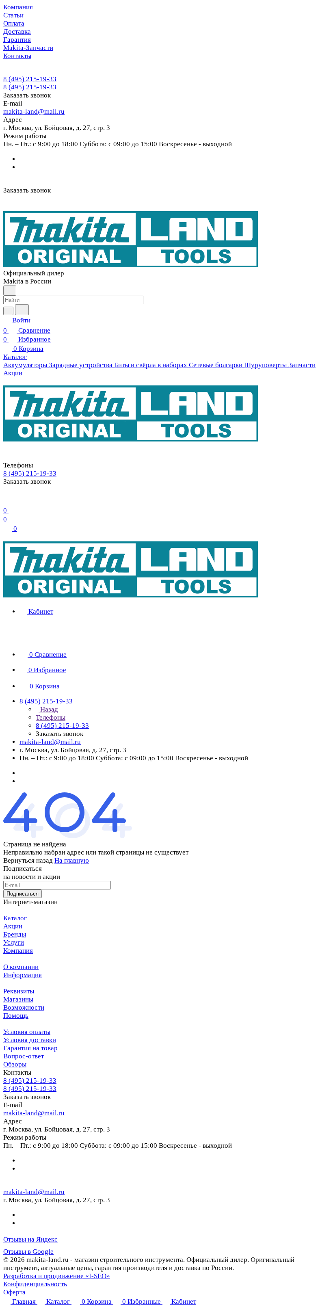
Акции (12, 926)
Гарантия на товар (30, 1048)
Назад (48, 709)
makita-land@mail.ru (34, 111)
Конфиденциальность (35, 1284)
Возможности (23, 1007)
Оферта (14, 1292)
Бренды (14, 934)
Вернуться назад (28, 860)
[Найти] (22, 309)
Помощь (15, 1015)
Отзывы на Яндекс (30, 1239)
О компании (21, 967)
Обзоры (14, 1064)
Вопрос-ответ (23, 1056)
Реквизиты (18, 991)
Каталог (15, 918)
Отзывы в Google (28, 1251)
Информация (22, 975)
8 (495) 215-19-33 (29, 79)
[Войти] (7, 500)
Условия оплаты (26, 1032)
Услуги (13, 942)
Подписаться (22, 894)
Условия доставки (29, 1040)
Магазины (18, 999)
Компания (18, 950)
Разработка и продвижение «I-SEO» (56, 1276)
